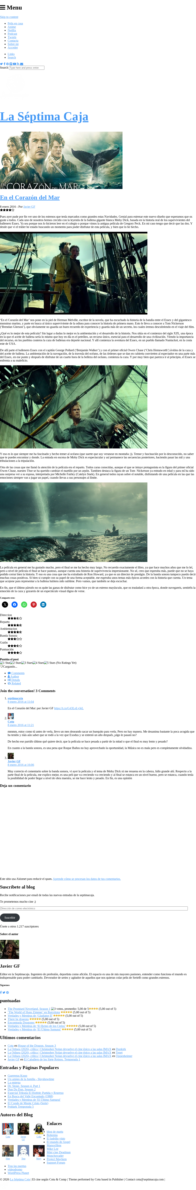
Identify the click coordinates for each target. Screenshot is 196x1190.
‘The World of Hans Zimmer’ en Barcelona (34, 1012)
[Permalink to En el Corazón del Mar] (61, 188)
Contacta (13, 40)
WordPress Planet (18, 1173)
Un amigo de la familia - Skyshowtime (31, 1079)
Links (11, 54)
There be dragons (18, 1019)
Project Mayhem (57, 1159)
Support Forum (56, 1162)
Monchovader (55, 1155)
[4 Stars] (38, 663)
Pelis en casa (15, 23)
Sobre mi (13, 44)
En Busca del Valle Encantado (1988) (30, 1096)
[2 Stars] (15, 663)
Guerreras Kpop (17, 1075)
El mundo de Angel (58, 1142)
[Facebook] (4, 64)
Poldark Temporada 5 (21, 1106)
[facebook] (1, 992)
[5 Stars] (49, 663)
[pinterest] (7, 992)
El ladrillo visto (56, 1138)
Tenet (119, 1052)
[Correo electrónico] (21, 64)
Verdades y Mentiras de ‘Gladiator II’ (30, 1015)
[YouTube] (14, 64)
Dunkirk (121, 1049)
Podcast (12, 33)
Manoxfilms (54, 1145)
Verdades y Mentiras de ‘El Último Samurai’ (34, 1029)
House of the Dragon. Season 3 (37, 1045)
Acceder (13, 47)
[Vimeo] (11, 64)
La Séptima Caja (20, 1179)
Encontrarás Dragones (21, 1022)
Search (12, 57)
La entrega (14, 1082)
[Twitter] (1, 64)
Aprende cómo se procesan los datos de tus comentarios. (87, 878)
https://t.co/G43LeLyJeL (69, 708)
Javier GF (29, 206)
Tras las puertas (17, 1166)
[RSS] (18, 64)
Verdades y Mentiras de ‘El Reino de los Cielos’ (36, 1026)
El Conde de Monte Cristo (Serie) (28, 1103)
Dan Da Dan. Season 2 (22, 1089)
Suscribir (9, 917)
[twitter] (3, 992)
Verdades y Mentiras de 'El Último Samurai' (34, 1099)
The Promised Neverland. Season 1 (29, 1008)
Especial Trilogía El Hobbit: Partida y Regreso (36, 1092)
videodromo (15, 1169)
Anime (12, 26)
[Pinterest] (7, 64)
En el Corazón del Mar (30, 197)
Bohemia (52, 1135)
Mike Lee (52, 1148)
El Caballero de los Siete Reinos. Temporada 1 (52, 1059)
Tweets (12, 37)
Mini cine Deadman (59, 1152)
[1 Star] (5, 663)
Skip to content (9, 17)
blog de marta (55, 1131)
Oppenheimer (124, 1056)
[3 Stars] (27, 663)
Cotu (11, 721)
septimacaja (15, 698)
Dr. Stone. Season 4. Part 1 (24, 1086)
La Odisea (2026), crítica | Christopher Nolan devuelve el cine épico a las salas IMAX (59, 1049)
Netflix (12, 30)
